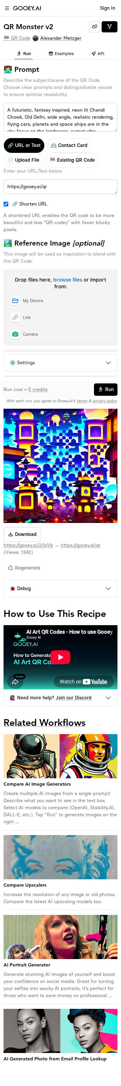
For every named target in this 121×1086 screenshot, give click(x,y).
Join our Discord (73, 698)
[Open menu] (7, 8)
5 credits (38, 389)
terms (82, 400)
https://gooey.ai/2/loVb (28, 545)
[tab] (24, 54)
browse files (67, 279)
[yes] (109, 26)
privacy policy (105, 400)
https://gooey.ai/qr (80, 545)
